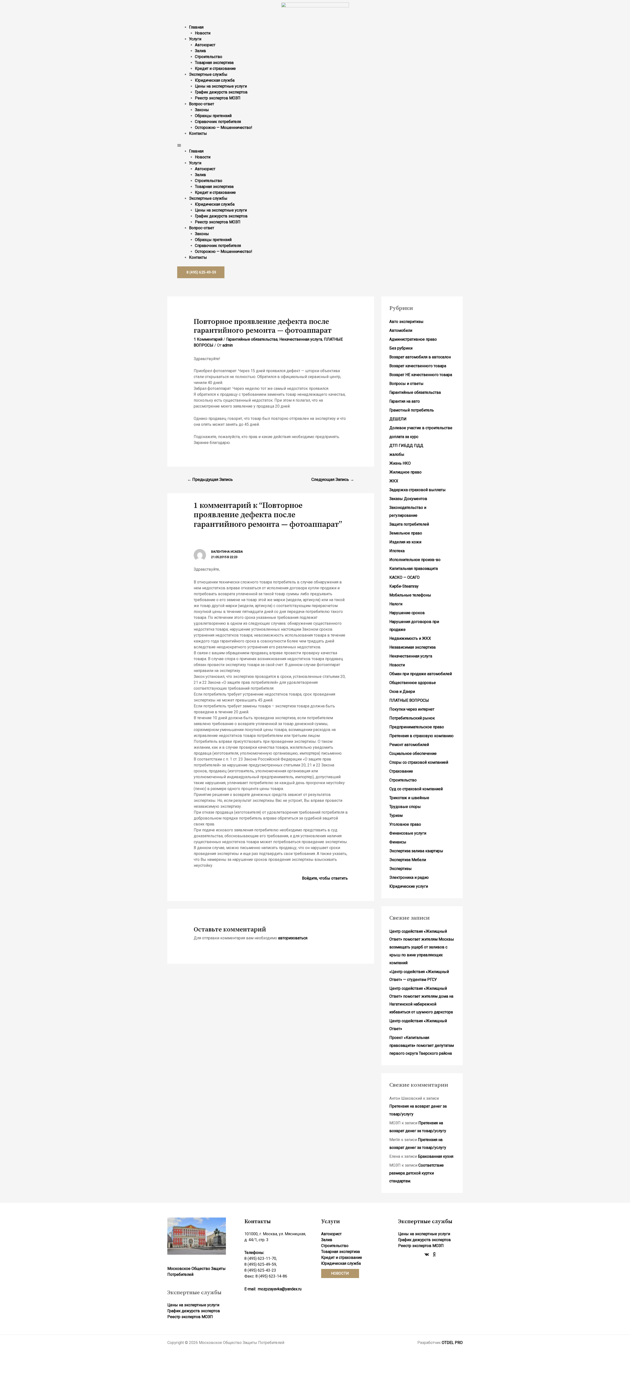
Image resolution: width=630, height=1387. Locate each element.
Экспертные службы (208, 74)
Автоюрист (205, 45)
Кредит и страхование (215, 68)
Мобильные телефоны (410, 595)
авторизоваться (292, 938)
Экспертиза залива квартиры (416, 851)
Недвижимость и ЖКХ (410, 638)
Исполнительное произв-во (415, 559)
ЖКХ (393, 481)
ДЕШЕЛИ (398, 419)
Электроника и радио (409, 877)
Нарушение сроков (407, 612)
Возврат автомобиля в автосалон (420, 357)
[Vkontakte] (427, 1254)
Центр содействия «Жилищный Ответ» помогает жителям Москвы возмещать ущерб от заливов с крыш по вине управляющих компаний (421, 947)
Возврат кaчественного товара (417, 366)
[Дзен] (434, 1254)
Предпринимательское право (416, 727)
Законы (202, 109)
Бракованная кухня (435, 1156)
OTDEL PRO (452, 1342)
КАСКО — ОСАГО (404, 577)
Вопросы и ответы (406, 383)
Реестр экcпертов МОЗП (217, 98)
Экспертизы (400, 868)
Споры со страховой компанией (418, 762)
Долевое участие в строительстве (420, 428)
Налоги (395, 604)
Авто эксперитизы (406, 321)
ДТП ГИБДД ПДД (406, 445)
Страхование (401, 771)
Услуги (195, 39)
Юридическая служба (215, 80)
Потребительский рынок (412, 718)
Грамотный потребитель (411, 410)
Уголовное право (405, 824)
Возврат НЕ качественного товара (420, 374)
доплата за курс (403, 436)
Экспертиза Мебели (407, 859)
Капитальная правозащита (413, 568)
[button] (315, 145)
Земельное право (405, 533)
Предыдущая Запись (210, 479)
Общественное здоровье (412, 682)
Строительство (208, 56)
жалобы (396, 454)
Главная (196, 27)
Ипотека (397, 551)
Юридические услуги (408, 886)
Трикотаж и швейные (409, 797)
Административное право (413, 339)
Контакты (198, 133)
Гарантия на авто (404, 401)
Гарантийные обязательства (252, 339)
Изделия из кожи (405, 542)
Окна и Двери (402, 691)
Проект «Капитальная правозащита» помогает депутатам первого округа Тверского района (421, 1045)
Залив (200, 50)
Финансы (397, 842)
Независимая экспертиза (412, 647)
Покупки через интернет (411, 709)
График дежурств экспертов (221, 92)
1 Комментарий (208, 339)
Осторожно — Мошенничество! (223, 127)
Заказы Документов (408, 498)
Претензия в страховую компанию (421, 735)
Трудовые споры (405, 806)
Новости (202, 33)
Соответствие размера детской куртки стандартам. (416, 1173)
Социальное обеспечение (413, 753)
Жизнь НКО (400, 463)
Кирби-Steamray (404, 586)
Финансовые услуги (407, 833)
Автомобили (400, 330)
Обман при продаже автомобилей (420, 673)
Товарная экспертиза (214, 62)
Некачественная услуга (300, 339)
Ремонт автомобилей (409, 744)
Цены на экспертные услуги (221, 86)
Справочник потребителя (218, 121)
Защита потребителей (409, 524)
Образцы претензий (213, 115)
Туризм (396, 815)
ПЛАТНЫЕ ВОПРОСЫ (409, 700)
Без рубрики (400, 348)
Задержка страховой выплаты (417, 490)
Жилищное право (405, 472)
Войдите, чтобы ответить (325, 878)
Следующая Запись (332, 479)
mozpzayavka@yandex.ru (279, 1289)
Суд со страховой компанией (416, 789)
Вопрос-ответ (201, 104)
